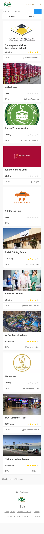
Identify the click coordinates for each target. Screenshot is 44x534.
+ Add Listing (31, 4)
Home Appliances (32, 99)
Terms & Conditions (24, 512)
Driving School (34, 264)
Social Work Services (31, 306)
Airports (36, 471)
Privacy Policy (10, 512)
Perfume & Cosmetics (31, 388)
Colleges (36, 182)
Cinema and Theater (31, 430)
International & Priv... (32, 58)
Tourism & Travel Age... (31, 140)
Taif (8, 58)
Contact (36, 512)
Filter (13, 17)
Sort (30, 17)
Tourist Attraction (32, 347)
